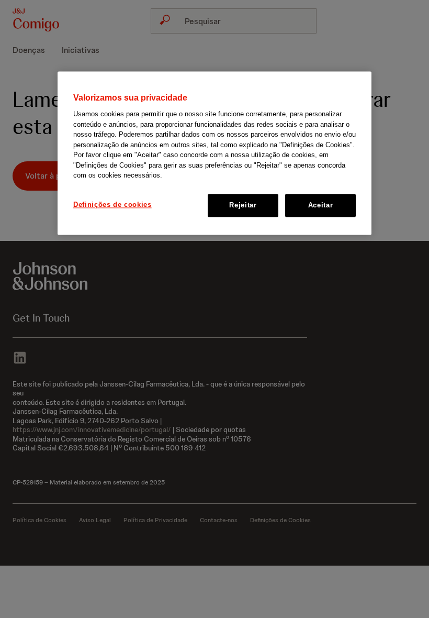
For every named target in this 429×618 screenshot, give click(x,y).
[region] (214, 153)
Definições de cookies (112, 204)
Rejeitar (242, 205)
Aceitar (320, 205)
